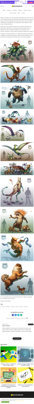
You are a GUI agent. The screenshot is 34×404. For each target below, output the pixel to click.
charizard (2, 306)
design (17, 306)
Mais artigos (31, 324)
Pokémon (25, 306)
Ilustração (21, 306)
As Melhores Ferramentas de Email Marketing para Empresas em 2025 (8, 386)
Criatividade (7, 306)
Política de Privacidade (19, 400)
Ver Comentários (17, 338)
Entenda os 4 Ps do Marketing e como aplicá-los (25, 385)
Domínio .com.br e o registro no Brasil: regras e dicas (8, 364)
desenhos (12, 306)
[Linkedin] (3, 6)
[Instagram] (1, 6)
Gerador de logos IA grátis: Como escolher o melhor (25, 364)
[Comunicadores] (17, 6)
